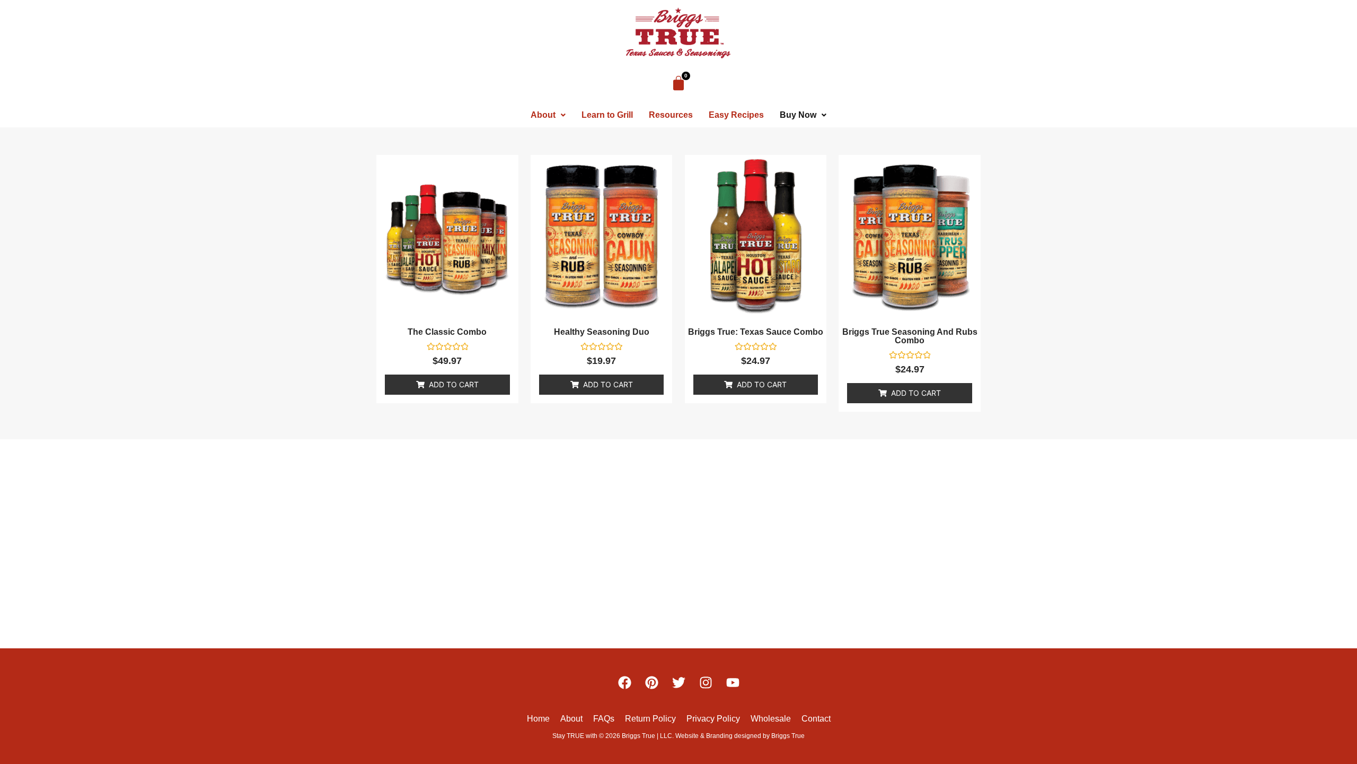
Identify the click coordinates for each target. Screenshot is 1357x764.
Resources (671, 114)
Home (538, 718)
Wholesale (771, 718)
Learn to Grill (607, 114)
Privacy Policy (713, 718)
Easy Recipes (736, 114)
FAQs (603, 718)
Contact (816, 718)
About (543, 114)
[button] (548, 115)
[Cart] (678, 83)
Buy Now (798, 114)
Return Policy (650, 718)
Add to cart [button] (454, 384)
